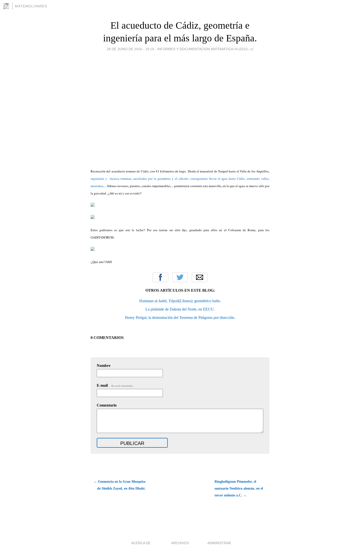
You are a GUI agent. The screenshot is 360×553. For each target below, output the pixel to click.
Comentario (107, 405)
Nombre (103, 365)
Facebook (160, 277)
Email (199, 277)
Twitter (180, 277)
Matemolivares (31, 6)
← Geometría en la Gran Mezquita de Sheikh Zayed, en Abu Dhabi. (119, 485)
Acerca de (141, 543)
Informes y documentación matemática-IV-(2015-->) (205, 49)
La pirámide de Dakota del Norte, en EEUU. (180, 309)
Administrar (219, 543)
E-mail (115, 385)
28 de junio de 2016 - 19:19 (130, 49)
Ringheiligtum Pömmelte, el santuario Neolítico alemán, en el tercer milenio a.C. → (239, 488)
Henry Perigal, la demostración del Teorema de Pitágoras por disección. (180, 317)
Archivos (180, 543)
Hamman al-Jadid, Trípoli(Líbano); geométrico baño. (180, 301)
